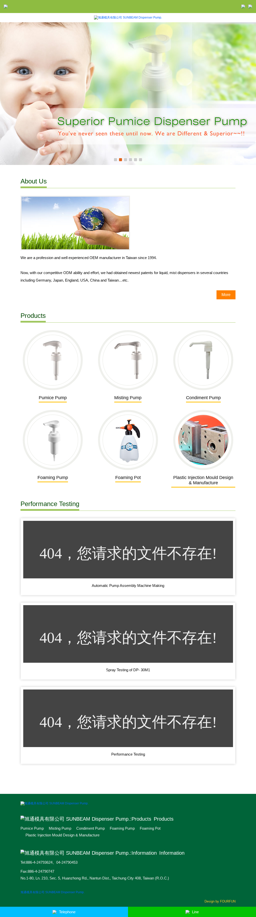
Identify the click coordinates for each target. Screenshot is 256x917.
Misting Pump (60, 828)
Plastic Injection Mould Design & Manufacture (63, 835)
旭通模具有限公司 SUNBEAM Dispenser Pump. (52, 892)
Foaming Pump (122, 828)
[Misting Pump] (128, 93)
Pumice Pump (32, 828)
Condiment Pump (90, 828)
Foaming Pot (150, 828)
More (226, 295)
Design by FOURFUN (220, 901)
